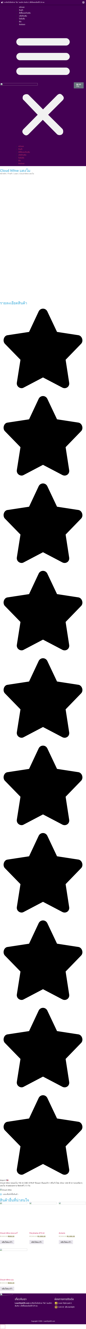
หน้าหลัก (3, 174)
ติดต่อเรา (22, 24)
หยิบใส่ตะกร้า (7, 1242)
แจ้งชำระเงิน (23, 16)
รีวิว (20, 21)
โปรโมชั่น (22, 19)
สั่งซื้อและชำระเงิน (25, 13)
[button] (43, 85)
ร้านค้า (21, 10)
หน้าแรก (22, 7)
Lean (16, 174)
